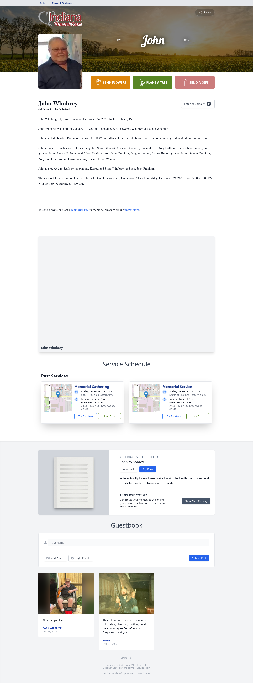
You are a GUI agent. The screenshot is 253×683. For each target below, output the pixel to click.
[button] (58, 394)
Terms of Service (136, 667)
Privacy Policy (116, 667)
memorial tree (80, 210)
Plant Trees (109, 416)
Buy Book (147, 469)
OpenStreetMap (130, 673)
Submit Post (199, 558)
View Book (128, 469)
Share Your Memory (196, 501)
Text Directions (85, 416)
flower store (131, 210)
